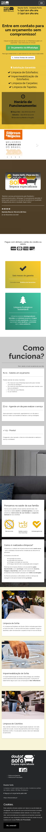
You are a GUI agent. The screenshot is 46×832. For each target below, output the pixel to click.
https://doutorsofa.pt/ (10, 798)
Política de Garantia (14, 775)
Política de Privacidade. (23, 819)
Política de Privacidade (15, 777)
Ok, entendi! (11, 825)
